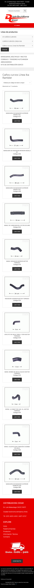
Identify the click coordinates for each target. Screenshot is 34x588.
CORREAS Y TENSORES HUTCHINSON (14, 59)
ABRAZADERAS (6, 62)
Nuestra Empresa (9, 529)
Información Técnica (10, 534)
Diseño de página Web (6, 584)
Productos (6, 531)
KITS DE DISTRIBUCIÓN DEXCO (12, 65)
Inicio (5, 526)
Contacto (6, 537)
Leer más (17, 121)
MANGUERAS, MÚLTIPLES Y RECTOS (14, 57)
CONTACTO (17, 561)
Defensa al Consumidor (6, 579)
